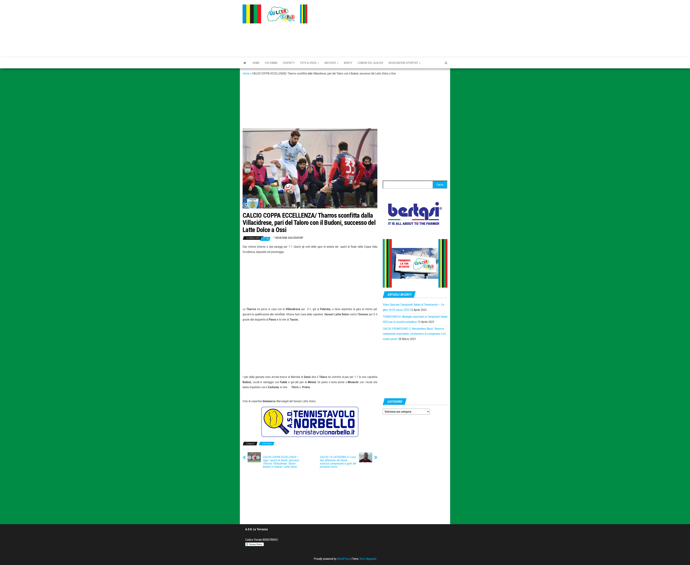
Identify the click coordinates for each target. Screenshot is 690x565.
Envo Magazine (368, 559)
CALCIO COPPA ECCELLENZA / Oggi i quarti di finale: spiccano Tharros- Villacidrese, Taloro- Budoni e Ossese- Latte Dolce (281, 461)
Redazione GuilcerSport (289, 237)
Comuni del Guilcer (370, 63)
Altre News (266, 443)
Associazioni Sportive (403, 63)
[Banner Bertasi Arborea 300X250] (415, 214)
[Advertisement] (380, 28)
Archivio (331, 63)
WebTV (348, 63)
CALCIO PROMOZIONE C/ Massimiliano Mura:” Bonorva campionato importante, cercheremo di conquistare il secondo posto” (415, 334)
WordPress (343, 559)
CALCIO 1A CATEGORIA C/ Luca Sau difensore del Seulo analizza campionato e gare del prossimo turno (338, 461)
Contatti (289, 63)
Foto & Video (308, 63)
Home (255, 63)
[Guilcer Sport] (245, 63)
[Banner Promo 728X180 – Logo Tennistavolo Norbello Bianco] (310, 421)
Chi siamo (271, 63)
